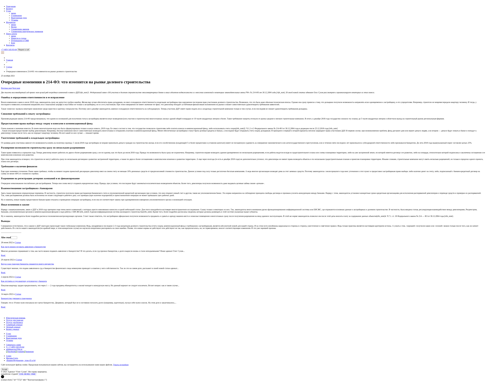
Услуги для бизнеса (14, 322)
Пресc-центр (11, 34)
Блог (13, 43)
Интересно (10, 22)
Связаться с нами (13, 345)
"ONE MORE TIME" (27, 374)
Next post (16, 88)
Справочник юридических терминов (27, 31)
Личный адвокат (13, 327)
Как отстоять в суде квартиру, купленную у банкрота (24, 281)
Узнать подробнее (121, 365)
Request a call (23, 50)
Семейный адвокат (14, 325)
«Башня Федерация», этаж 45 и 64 (20, 360)
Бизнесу (9, 9)
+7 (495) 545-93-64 (9, 49)
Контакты (10, 45)
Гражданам (11, 6)
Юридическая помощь (15, 318)
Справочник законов (20, 29)
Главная (9, 60)
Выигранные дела (19, 18)
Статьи (9, 67)
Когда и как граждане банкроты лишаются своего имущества (27, 264)
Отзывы (14, 20)
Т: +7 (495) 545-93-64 (15, 347)
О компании (16, 15)
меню (13, 13)
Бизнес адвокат (12, 329)
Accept (4, 369)
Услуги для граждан (14, 320)
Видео (14, 27)
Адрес (8, 356)
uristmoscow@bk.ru (14, 349)
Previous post (6, 88)
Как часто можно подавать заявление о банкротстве (23, 247)
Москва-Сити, (12, 358)
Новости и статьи (18, 38)
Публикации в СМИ (20, 40)
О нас (8, 11)
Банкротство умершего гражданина (16, 298)
